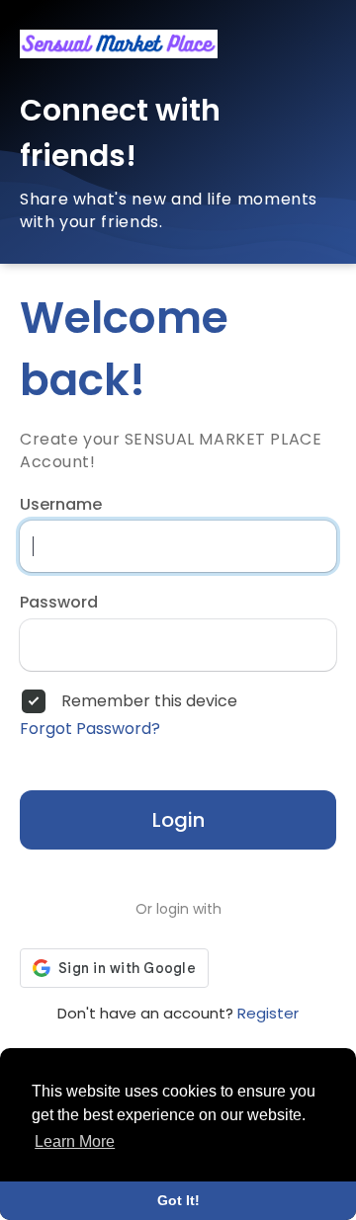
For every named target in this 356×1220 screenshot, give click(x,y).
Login (178, 820)
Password (59, 602)
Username (61, 505)
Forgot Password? (90, 729)
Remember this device (149, 701)
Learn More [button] (75, 1141)
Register (268, 1013)
